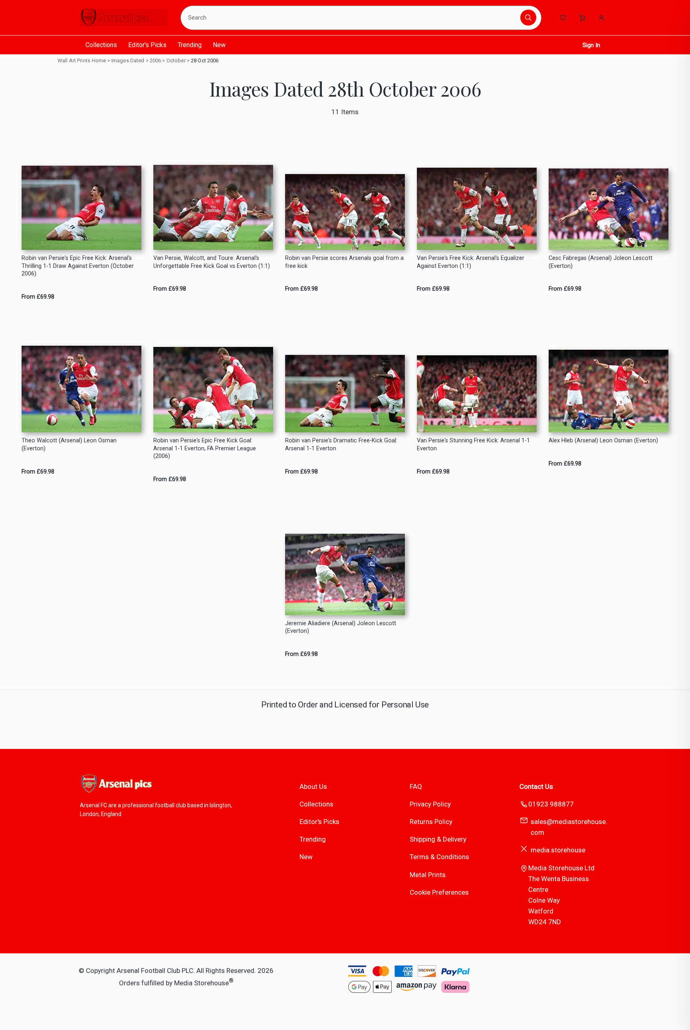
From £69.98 (38, 296)
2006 (155, 60)
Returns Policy (431, 822)
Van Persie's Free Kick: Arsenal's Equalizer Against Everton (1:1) (470, 262)
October (176, 60)
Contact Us (536, 786)
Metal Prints (428, 875)
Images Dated (128, 60)
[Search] (528, 18)
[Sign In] (601, 17)
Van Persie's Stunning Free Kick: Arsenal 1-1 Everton (473, 444)
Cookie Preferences (439, 892)
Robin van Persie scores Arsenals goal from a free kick (344, 262)
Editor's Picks (147, 45)
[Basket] (582, 17)
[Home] (124, 17)
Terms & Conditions (439, 857)
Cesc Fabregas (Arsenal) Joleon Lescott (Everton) (600, 262)
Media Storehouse (201, 983)
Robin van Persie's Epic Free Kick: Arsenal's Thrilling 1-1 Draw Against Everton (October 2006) (78, 266)
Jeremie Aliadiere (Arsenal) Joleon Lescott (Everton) (340, 627)
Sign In (591, 45)
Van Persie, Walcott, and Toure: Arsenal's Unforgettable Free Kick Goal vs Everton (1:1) (211, 262)
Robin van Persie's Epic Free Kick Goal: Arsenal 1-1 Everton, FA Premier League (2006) (204, 448)
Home (99, 60)
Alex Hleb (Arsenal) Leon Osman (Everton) (603, 440)
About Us (313, 786)
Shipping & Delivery (438, 839)
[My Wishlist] (563, 17)
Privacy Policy (430, 804)
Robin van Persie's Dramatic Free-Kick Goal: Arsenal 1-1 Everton (341, 444)
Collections (101, 45)
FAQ (416, 786)
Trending (190, 45)
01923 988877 (551, 804)
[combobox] (352, 17)
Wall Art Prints (74, 60)
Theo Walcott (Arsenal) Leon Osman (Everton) (69, 444)
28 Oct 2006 (204, 60)
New (219, 45)
